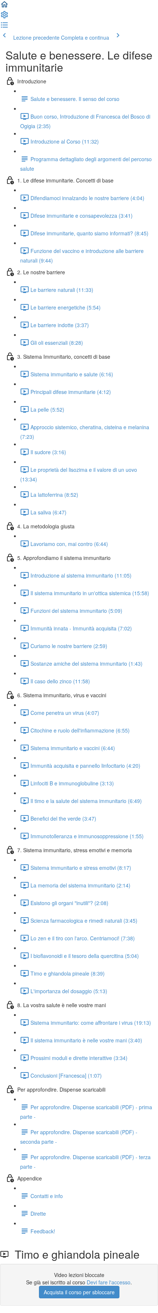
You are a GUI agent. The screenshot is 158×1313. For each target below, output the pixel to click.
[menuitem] (4, 17)
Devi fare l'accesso (108, 1282)
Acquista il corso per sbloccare (79, 1292)
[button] (4, 6)
